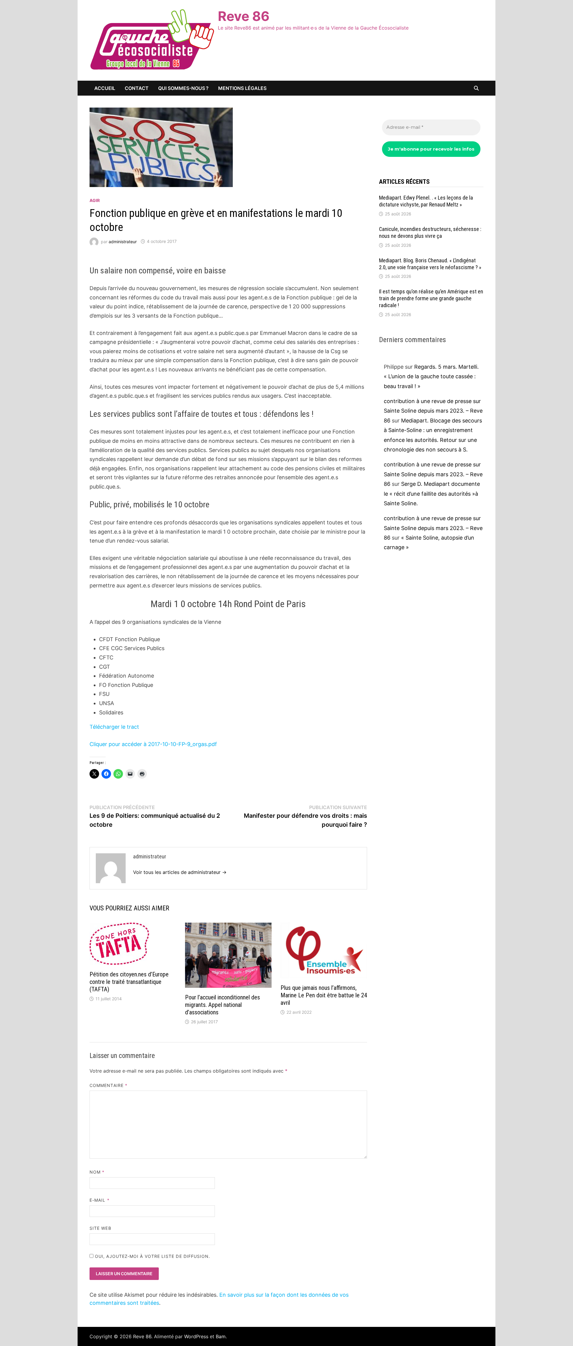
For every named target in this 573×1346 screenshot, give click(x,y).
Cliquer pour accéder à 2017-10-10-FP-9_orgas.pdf (153, 744)
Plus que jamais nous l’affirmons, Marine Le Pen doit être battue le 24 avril (324, 995)
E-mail (100, 1200)
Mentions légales (242, 88)
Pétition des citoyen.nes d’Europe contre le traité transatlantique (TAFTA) (129, 982)
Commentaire (108, 1085)
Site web (100, 1228)
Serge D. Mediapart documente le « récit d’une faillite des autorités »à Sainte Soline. (432, 493)
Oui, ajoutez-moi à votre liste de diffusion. (151, 1256)
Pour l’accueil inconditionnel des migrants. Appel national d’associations (222, 1005)
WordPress (196, 1336)
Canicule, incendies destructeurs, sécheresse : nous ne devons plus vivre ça (430, 232)
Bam (221, 1336)
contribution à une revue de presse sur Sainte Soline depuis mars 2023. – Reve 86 (433, 411)
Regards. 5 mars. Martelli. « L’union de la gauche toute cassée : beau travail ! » (431, 376)
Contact (137, 88)
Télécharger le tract (114, 727)
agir (95, 200)
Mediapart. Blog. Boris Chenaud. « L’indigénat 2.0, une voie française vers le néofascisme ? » (430, 263)
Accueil (104, 88)
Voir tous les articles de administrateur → (180, 872)
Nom (97, 1172)
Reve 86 (243, 16)
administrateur (123, 241)
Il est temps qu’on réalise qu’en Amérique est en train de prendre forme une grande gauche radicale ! (431, 298)
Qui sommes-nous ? (183, 88)
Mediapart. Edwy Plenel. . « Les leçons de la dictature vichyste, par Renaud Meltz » (426, 201)
